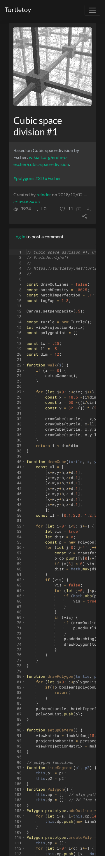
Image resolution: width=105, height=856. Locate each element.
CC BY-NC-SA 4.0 (26, 202)
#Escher (53, 178)
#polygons (23, 178)
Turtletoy (18, 10)
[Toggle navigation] (92, 10)
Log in (19, 236)
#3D (39, 178)
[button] (66, 208)
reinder (43, 194)
